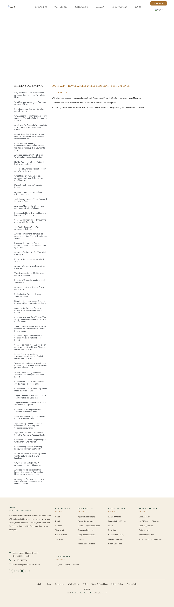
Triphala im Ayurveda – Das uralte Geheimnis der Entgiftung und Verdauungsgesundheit (28, 426)
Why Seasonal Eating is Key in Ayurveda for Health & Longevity (27, 464)
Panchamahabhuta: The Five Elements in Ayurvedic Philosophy (30, 214)
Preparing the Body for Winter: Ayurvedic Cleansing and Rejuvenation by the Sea (30, 245)
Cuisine (81, 539)
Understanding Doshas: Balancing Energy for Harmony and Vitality (28, 448)
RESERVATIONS (81, 7)
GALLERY (100, 7)
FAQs (85, 584)
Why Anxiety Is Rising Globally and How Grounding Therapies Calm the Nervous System (30, 118)
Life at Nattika (61, 535)
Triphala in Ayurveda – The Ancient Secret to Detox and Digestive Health (29, 434)
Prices (110, 526)
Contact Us (59, 584)
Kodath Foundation (146, 535)
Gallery (40, 584)
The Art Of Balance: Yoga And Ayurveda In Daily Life (26, 228)
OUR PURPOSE (60, 7)
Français (67, 565)
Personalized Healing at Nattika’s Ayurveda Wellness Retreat (27, 411)
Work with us (73, 584)
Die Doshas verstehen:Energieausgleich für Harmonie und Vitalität (30, 441)
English (59, 565)
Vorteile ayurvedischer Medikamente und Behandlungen (29, 274)
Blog (49, 584)
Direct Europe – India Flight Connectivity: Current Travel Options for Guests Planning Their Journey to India (29, 147)
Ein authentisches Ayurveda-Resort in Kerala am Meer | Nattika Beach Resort (30, 302)
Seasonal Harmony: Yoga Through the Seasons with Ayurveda (30, 221)
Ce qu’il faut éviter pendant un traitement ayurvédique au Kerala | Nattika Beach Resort (28, 356)
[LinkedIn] (27, 571)
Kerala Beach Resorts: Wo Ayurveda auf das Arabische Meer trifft (29, 383)
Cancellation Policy (116, 535)
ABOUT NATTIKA (119, 7)
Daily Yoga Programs (86, 535)
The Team (59, 539)
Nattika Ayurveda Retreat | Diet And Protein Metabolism (29, 163)
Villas (57, 517)
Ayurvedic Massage (86, 521)
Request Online (114, 517)
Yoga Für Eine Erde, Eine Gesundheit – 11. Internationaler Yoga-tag (30, 397)
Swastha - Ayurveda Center (89, 526)
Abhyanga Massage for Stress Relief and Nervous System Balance (29, 207)
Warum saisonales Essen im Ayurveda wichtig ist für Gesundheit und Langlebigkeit (30, 456)
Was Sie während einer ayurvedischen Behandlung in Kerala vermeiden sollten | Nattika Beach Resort (30, 365)
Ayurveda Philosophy (86, 517)
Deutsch (76, 565)
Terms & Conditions (99, 584)
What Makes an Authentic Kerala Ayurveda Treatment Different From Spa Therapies (29, 178)
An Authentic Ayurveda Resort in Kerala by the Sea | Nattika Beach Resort (28, 310)
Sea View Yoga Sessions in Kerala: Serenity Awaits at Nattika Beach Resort (28, 338)
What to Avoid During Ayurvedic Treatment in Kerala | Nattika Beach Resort (29, 374)
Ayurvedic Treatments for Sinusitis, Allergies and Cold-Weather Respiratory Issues (30, 236)
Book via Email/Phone (117, 521)
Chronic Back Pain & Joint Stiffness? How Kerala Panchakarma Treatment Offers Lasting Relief (29, 136)
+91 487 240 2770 (19, 560)
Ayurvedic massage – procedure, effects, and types (28, 193)
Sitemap (87, 589)
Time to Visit (60, 530)
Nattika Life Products (86, 544)
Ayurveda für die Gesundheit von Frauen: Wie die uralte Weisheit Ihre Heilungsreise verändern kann (28, 472)
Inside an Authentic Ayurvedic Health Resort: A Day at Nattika (29, 417)
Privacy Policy (117, 584)
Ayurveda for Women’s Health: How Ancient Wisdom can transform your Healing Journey (29, 481)
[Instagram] (16, 571)
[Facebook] (11, 571)
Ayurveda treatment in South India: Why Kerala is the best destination (28, 156)
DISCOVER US (41, 7)
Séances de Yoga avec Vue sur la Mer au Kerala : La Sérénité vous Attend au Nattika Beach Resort (30, 347)
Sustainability (144, 517)
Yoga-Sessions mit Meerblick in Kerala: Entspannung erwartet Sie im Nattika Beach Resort (30, 328)
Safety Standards (115, 544)
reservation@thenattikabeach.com (26, 564)
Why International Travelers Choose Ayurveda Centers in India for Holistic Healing (29, 95)
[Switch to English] (158, 9)
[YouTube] (22, 571)
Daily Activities (145, 530)
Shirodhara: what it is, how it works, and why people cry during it (29, 110)
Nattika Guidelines (115, 539)
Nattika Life (132, 584)
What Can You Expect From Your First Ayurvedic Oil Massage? (30, 103)
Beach (57, 521)
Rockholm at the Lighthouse (150, 539)
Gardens (58, 526)
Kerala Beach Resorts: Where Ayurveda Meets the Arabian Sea (30, 390)
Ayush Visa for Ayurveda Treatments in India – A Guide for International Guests (30, 127)
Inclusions (112, 530)
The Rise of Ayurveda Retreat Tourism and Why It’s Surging (30, 170)
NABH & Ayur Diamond (149, 521)
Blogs (138, 7)
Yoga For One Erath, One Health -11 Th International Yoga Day (30, 404)
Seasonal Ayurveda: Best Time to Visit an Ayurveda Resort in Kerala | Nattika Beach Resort (30, 319)
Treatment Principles (86, 530)
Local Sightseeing (146, 526)
